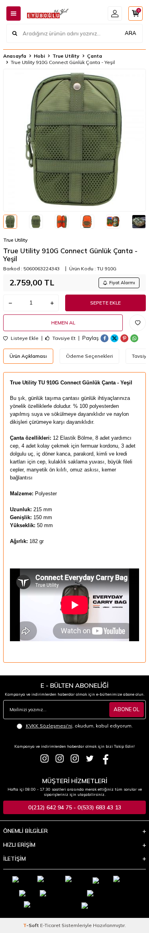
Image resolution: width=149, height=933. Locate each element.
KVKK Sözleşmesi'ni (49, 726)
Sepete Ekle (105, 303)
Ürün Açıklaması (28, 356)
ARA (130, 33)
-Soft (31, 925)
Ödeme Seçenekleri (89, 356)
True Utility (65, 56)
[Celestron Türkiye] (75, 758)
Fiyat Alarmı (122, 282)
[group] (74, 140)
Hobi (39, 56)
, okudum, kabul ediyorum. (79, 726)
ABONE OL (126, 709)
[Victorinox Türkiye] (60, 758)
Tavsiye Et (63, 338)
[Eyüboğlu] (44, 758)
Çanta (94, 56)
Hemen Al (63, 323)
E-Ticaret (50, 925)
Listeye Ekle (24, 338)
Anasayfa (14, 56)
